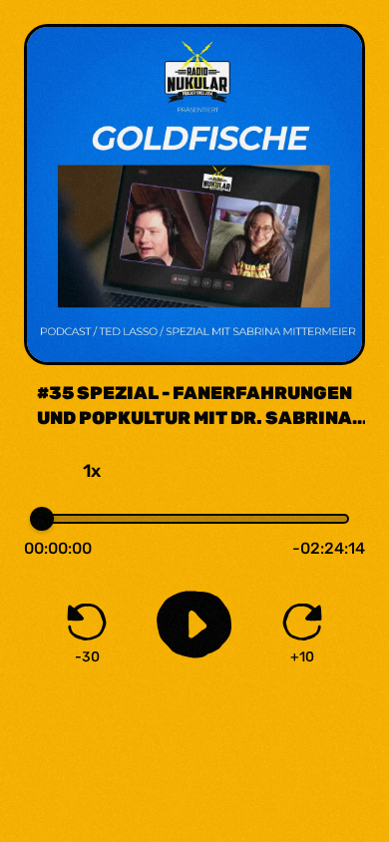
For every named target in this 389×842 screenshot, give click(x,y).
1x (92, 471)
